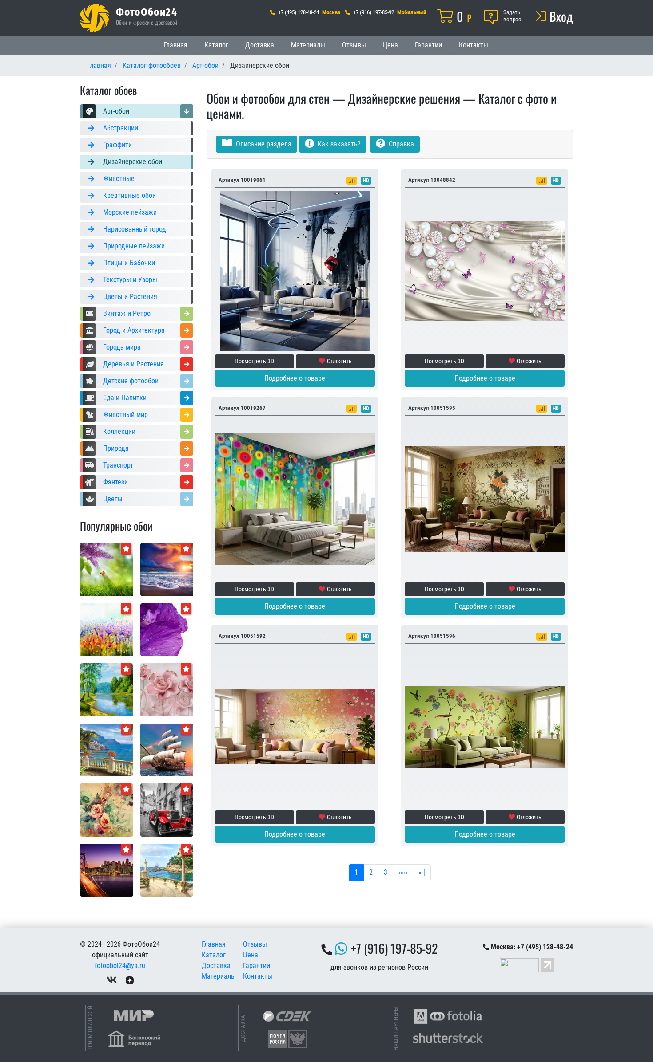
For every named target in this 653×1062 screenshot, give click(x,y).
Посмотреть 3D (254, 361)
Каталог (216, 45)
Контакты (473, 45)
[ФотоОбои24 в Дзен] (130, 979)
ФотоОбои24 (146, 11)
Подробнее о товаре (294, 378)
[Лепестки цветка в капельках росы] (167, 629)
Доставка (259, 45)
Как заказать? (338, 144)
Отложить (339, 361)
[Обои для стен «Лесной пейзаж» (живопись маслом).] (106, 689)
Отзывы (354, 45)
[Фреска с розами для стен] (106, 809)
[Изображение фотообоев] (106, 569)
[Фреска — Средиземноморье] (106, 749)
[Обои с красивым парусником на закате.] (167, 749)
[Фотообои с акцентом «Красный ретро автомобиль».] (167, 809)
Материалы (308, 45)
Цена (390, 45)
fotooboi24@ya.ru (120, 965)
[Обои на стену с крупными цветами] (167, 689)
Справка (400, 144)
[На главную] (94, 18)
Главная (175, 45)
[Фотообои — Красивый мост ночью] (106, 869)
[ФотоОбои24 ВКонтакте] (111, 979)
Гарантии (428, 45)
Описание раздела (262, 144)
